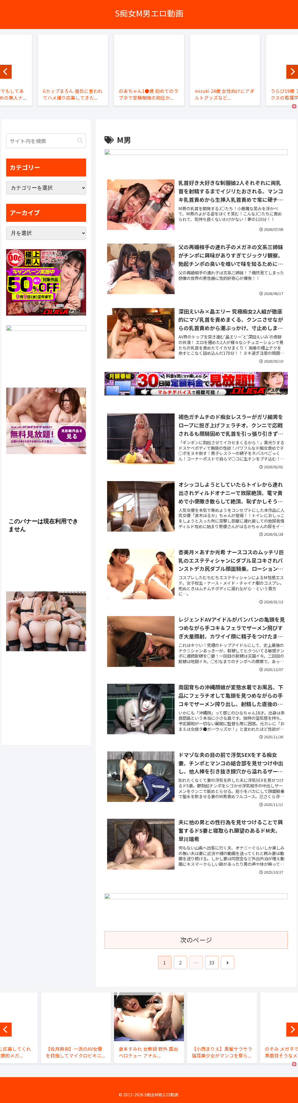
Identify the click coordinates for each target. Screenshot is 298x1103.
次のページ (196, 939)
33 (211, 962)
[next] (292, 72)
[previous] (6, 72)
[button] (80, 140)
